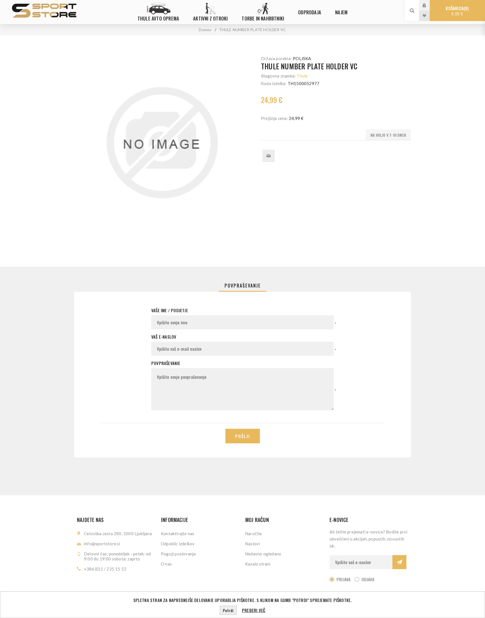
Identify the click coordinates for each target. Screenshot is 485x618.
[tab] (242, 285)
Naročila (253, 533)
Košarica (456, 11)
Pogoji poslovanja (178, 553)
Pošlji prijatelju (268, 156)
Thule (302, 75)
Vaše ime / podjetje (169, 310)
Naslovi (252, 543)
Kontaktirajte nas (177, 533)
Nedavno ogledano (263, 553)
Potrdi (228, 610)
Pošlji (242, 436)
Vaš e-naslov (163, 337)
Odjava (368, 579)
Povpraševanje (243, 285)
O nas (166, 563)
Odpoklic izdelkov (178, 543)
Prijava (428, 5)
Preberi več (253, 610)
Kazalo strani (258, 563)
